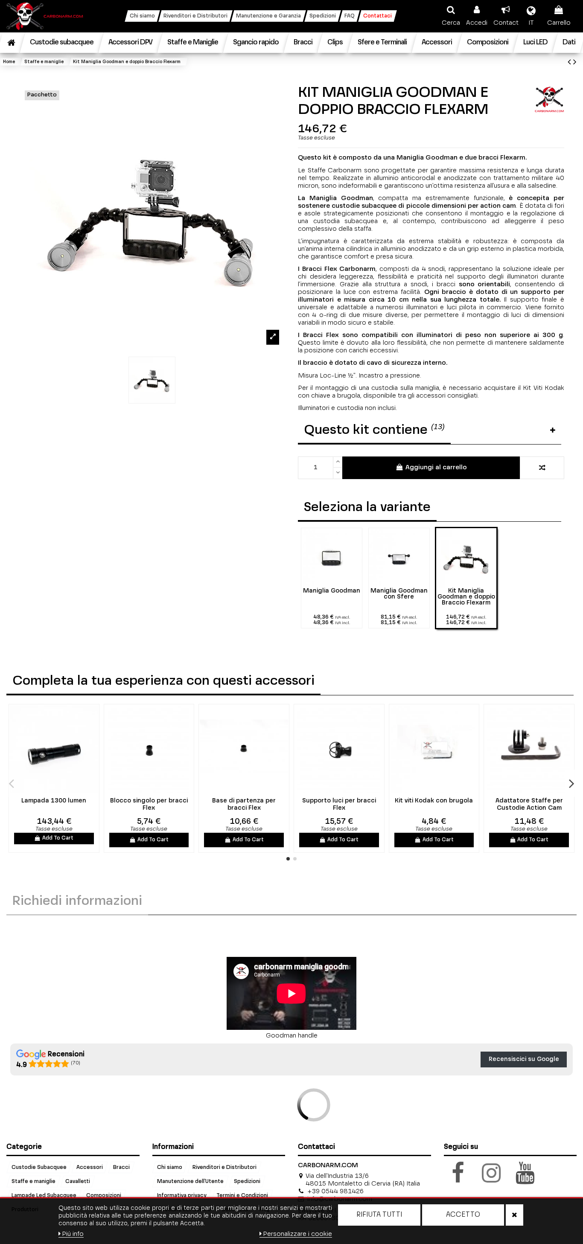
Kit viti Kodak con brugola (434, 801)
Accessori (89, 1167)
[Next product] (575, 62)
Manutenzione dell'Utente (190, 1181)
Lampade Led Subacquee (44, 1195)
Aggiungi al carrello (436, 467)
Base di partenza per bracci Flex (244, 804)
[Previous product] (570, 62)
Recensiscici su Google (524, 1059)
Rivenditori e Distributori (224, 1167)
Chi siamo (169, 1167)
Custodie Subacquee (39, 1167)
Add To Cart (57, 838)
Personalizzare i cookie (297, 1234)
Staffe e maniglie (33, 1181)
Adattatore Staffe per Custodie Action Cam (529, 804)
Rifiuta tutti (379, 1215)
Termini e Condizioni (242, 1195)
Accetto (463, 1215)
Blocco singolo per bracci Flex (149, 804)
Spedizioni (247, 1181)
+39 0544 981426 (335, 1191)
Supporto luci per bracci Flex (339, 804)
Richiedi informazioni (77, 901)
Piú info (73, 1234)
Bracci (121, 1167)
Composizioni (103, 1195)
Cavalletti (77, 1181)
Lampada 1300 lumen (53, 801)
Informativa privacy (181, 1195)
